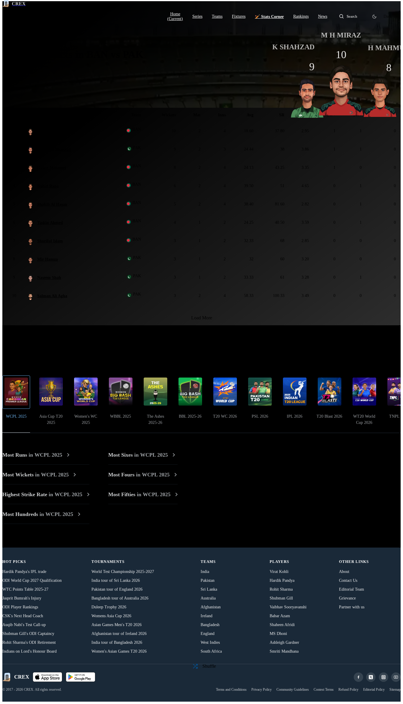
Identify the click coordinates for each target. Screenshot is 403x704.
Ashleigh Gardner (284, 642)
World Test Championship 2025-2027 (122, 571)
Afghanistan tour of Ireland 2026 (119, 633)
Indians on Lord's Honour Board (29, 651)
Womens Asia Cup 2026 (111, 616)
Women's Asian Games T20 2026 (119, 651)
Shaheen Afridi (282, 625)
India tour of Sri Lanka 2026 (115, 580)
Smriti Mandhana (284, 651)
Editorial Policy (374, 689)
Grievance (347, 598)
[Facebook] (358, 677)
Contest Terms (324, 689)
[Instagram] (383, 677)
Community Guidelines (292, 689)
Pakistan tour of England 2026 (116, 589)
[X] (371, 677)
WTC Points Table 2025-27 (25, 589)
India (205, 571)
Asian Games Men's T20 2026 (116, 625)
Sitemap (395, 689)
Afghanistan (211, 607)
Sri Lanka (209, 589)
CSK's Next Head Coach (22, 616)
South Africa (211, 651)
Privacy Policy (261, 689)
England (207, 633)
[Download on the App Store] (47, 677)
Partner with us (351, 607)
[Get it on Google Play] (80, 677)
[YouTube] (396, 677)
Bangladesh (210, 625)
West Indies (210, 642)
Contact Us (348, 580)
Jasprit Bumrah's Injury (21, 598)
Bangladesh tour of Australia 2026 (119, 598)
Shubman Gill (281, 598)
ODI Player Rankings (20, 607)
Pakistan (207, 580)
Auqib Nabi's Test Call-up (24, 625)
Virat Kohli (279, 571)
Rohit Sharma (281, 589)
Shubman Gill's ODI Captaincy (28, 633)
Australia (208, 598)
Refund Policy (348, 689)
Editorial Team (351, 589)
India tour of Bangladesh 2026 (116, 642)
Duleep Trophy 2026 (108, 607)
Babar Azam (280, 616)
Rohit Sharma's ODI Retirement (29, 642)
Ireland (206, 616)
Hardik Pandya (282, 580)
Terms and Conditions (231, 689)
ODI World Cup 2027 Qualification (32, 580)
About (344, 571)
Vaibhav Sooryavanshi (288, 607)
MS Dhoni (278, 633)
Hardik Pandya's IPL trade (24, 571)
